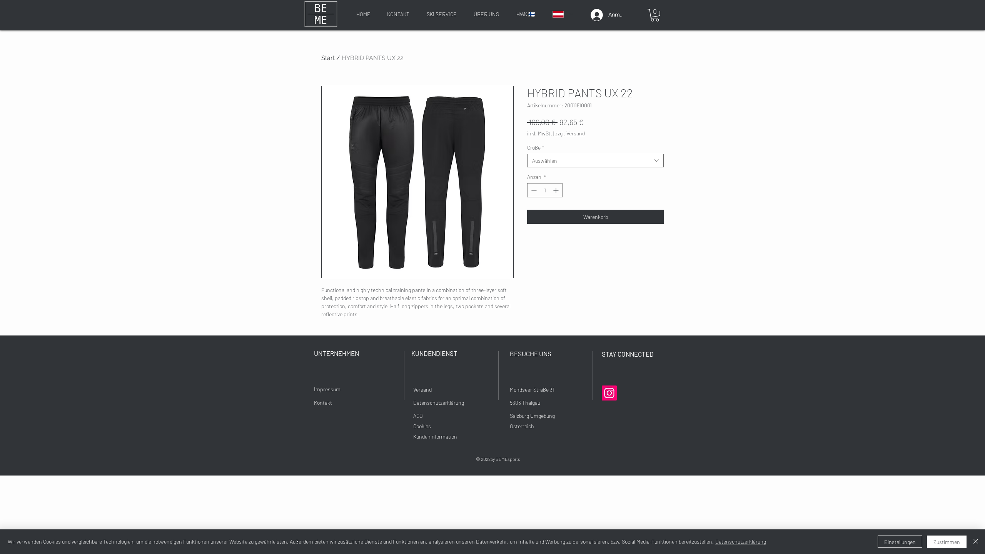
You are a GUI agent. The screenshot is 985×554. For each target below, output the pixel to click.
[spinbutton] (545, 190)
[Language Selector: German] (562, 14)
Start (328, 58)
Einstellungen (900, 542)
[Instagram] (609, 392)
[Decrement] (533, 190)
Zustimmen (946, 542)
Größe (535, 147)
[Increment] (556, 190)
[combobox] (595, 160)
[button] (655, 15)
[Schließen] (975, 542)
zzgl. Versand (570, 133)
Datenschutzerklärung (740, 541)
